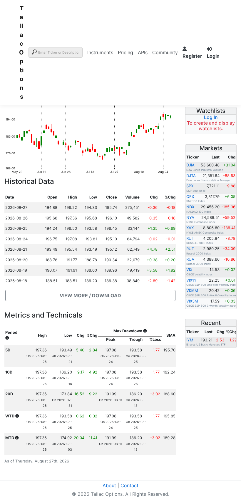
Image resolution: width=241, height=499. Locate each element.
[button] (90, 295)
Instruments (100, 52)
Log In (211, 117)
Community (165, 52)
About (109, 485)
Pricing (125, 52)
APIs (143, 52)
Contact (129, 485)
